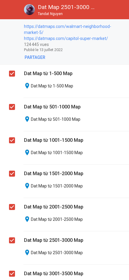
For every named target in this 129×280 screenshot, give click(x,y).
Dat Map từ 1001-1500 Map (53, 140)
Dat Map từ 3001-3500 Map (53, 273)
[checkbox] (121, 26)
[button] (9, 9)
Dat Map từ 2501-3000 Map (53, 240)
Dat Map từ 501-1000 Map (52, 107)
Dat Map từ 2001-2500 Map (53, 207)
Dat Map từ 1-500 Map (48, 73)
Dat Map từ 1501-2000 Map (53, 173)
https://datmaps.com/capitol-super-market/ (66, 38)
